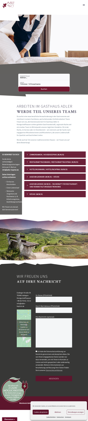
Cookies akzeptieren (41, 412)
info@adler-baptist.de (10, 170)
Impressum (68, 417)
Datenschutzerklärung (54, 370)
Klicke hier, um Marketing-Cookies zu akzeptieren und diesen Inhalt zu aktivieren (24, 328)
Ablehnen (58, 412)
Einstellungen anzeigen (76, 412)
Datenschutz (60, 417)
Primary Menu (84, 5)
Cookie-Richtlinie (51, 417)
